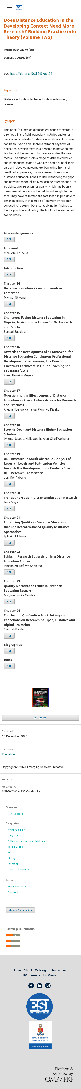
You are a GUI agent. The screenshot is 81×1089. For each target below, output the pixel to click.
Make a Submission (20, 910)
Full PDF (42, 717)
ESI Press (50, 975)
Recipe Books (15, 846)
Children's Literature (18, 869)
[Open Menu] (9, 7)
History (11, 858)
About (28, 970)
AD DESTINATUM (17, 886)
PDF (9, 239)
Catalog (40, 970)
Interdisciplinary (16, 829)
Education (8, 754)
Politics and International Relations (26, 841)
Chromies (13, 892)
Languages (14, 835)
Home (17, 970)
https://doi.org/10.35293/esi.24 (31, 74)
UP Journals (31, 975)
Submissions (58, 970)
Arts (10, 852)
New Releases (15, 813)
